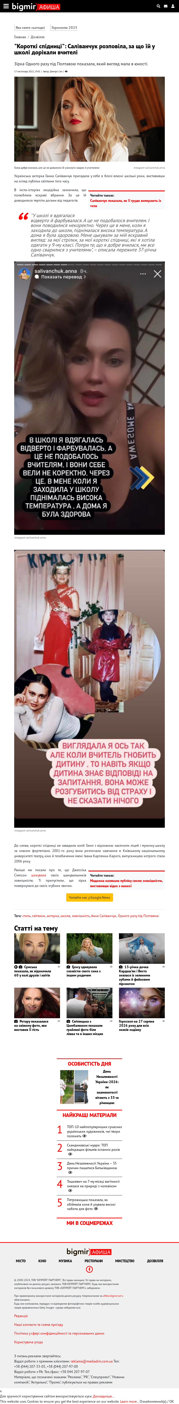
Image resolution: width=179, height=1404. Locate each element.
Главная (20, 37)
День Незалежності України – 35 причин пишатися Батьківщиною (92, 1165)
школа (65, 916)
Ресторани (94, 1261)
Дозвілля (38, 37)
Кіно (42, 1261)
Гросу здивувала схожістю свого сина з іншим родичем (84, 971)
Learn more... (129, 1401)
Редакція (21, 1316)
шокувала (38, 875)
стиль (26, 916)
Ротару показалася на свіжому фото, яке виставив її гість (31, 1025)
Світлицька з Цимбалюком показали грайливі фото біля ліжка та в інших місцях (85, 1027)
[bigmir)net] (25, 6)
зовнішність (81, 916)
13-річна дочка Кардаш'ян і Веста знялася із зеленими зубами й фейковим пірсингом (134, 975)
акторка (53, 916)
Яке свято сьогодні (30, 27)
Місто (21, 1261)
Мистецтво (124, 1261)
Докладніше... (103, 1396)
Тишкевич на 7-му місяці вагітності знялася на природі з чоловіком (93, 1183)
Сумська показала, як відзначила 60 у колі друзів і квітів (32, 971)
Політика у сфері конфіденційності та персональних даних (59, 1333)
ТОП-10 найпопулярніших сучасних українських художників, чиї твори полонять (94, 1131)
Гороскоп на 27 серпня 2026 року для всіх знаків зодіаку (136, 1025)
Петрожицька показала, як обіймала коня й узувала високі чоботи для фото (91, 1204)
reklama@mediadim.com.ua (92, 1361)
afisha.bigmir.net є (113, 1295)
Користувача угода (28, 1342)
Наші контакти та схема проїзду (38, 1324)
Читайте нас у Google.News (89, 897)
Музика (65, 1261)
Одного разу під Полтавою (138, 916)
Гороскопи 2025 (64, 27)
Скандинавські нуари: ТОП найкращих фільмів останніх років (93, 1147)
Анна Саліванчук (103, 916)
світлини (38, 916)
